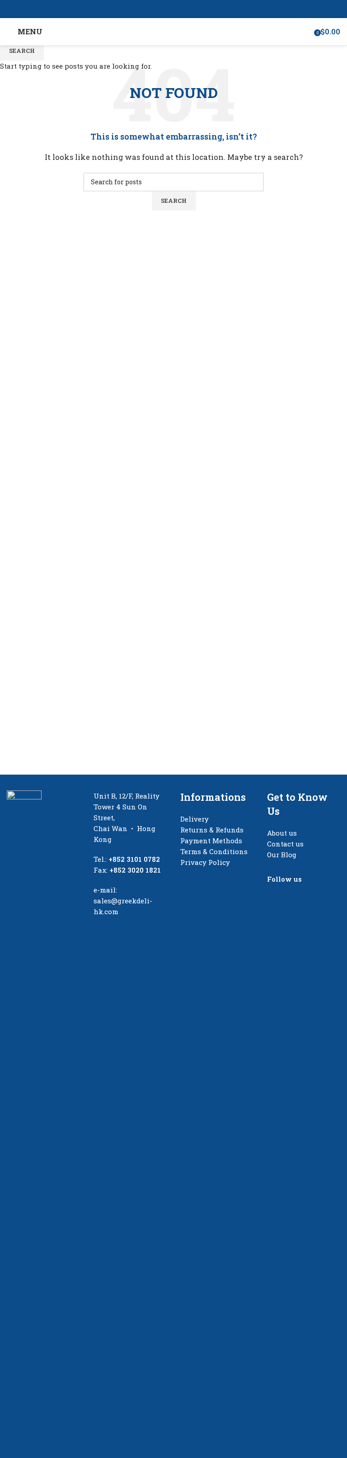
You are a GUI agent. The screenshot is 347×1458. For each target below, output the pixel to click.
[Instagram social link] (179, 9)
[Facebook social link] (168, 9)
